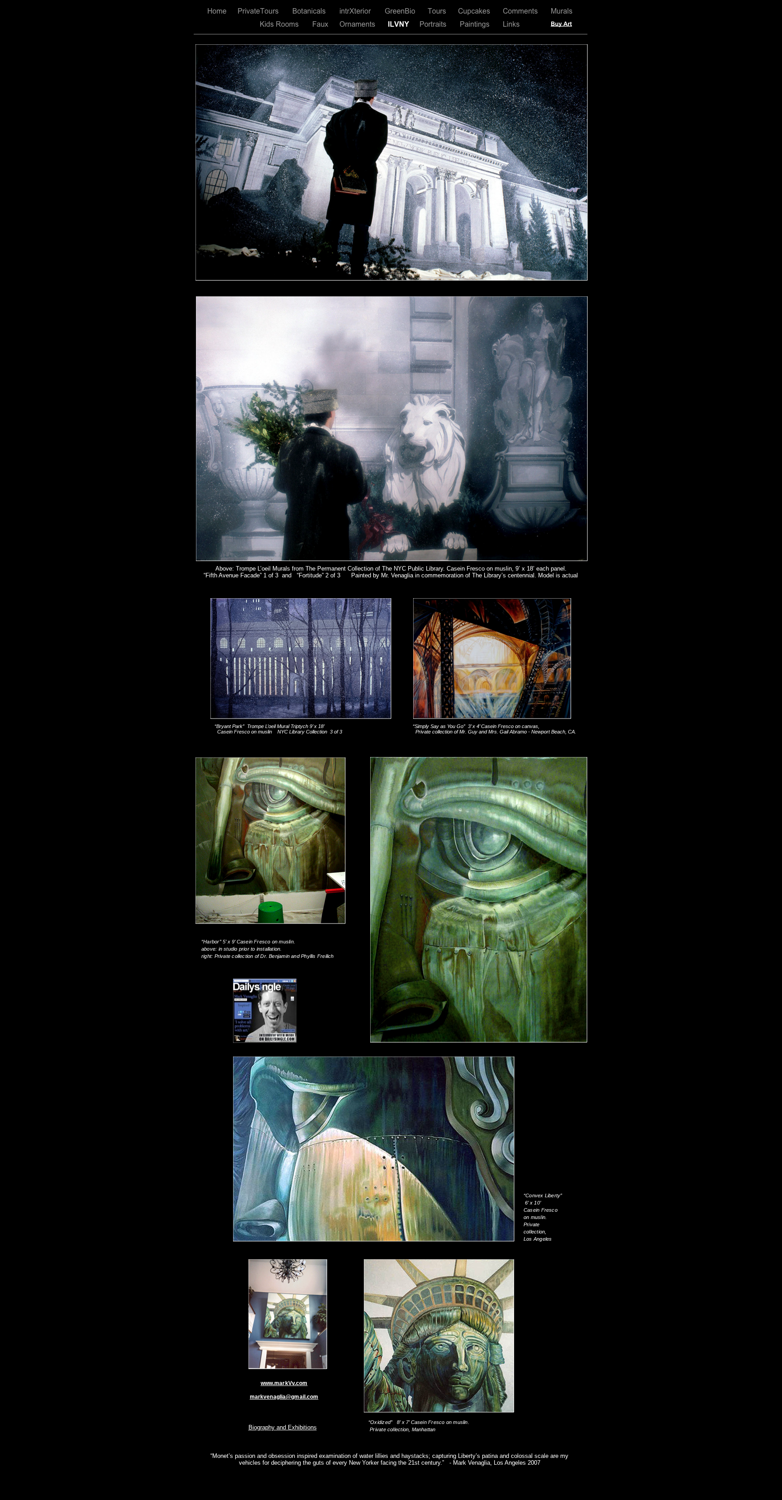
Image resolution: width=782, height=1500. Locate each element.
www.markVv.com (284, 1383)
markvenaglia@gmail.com (284, 1397)
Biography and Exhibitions (282, 1427)
